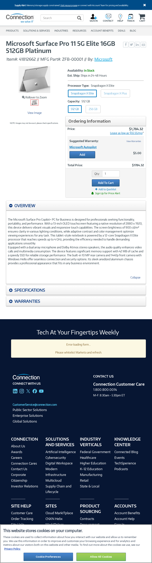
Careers (16, 458)
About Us (18, 446)
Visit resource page (68, 5)
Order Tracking (22, 519)
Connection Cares (24, 463)
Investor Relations (24, 486)
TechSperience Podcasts (125, 466)
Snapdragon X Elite (82, 93)
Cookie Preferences (48, 556)
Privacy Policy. (12, 548)
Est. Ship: (73, 76)
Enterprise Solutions (28, 416)
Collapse (135, 277)
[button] (76, 205)
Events (119, 458)
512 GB (75, 109)
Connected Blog (126, 452)
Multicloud (54, 480)
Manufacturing (91, 475)
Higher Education (93, 463)
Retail (84, 480)
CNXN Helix (54, 519)
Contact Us (19, 469)
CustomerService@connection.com (35, 404)
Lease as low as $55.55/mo (126, 133)
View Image (35, 112)
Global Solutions (25, 421)
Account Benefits (127, 513)
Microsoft (103, 59)
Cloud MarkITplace (59, 513)
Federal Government (95, 452)
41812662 (27, 59)
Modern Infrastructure (56, 472)
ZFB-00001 (73, 59)
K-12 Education (91, 469)
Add (82, 154)
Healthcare (88, 458)
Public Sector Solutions (30, 410)
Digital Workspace (59, 463)
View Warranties (133, 141)
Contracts (87, 519)
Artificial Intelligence (61, 452)
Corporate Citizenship (19, 477)
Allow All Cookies (101, 556)
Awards (16, 452)
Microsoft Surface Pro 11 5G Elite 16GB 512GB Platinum (60, 47)
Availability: (75, 71)
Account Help (124, 519)
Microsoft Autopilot (83, 147)
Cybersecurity (56, 458)
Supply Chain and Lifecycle (58, 489)
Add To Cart (106, 182)
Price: (71, 129)
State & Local (89, 486)
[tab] (76, 205)
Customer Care (22, 513)
